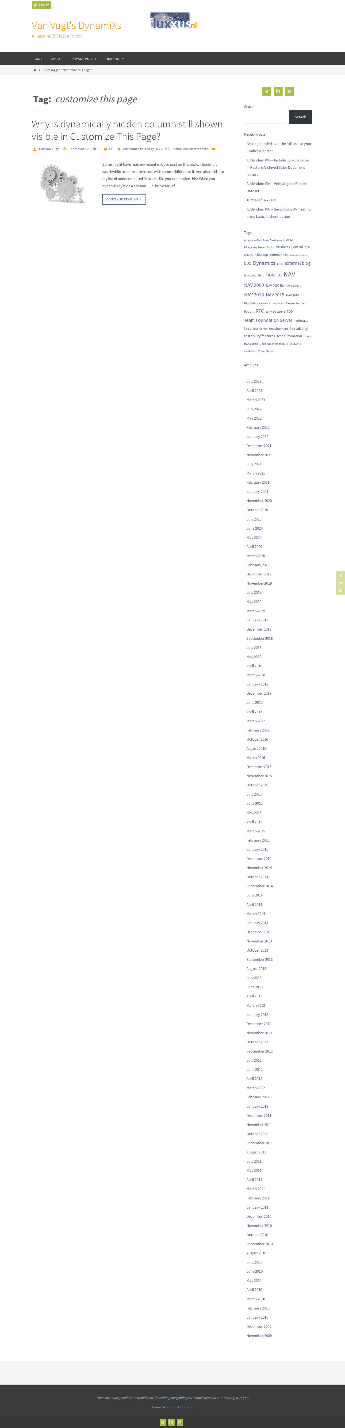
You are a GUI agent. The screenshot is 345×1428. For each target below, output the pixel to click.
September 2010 (259, 1243)
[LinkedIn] (41, 5)
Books (270, 247)
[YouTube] (47, 5)
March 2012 (255, 1087)
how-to (274, 274)
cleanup (261, 254)
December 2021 (258, 445)
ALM (289, 239)
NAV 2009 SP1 (294, 285)
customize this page (138, 148)
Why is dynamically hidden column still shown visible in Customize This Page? (127, 130)
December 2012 (258, 1023)
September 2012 (259, 1051)
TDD (290, 311)
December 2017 (258, 693)
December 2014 (258, 858)
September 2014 (259, 885)
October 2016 (257, 739)
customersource (299, 255)
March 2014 (255, 913)
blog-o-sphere (254, 247)
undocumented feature (190, 148)
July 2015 (253, 794)
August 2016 (256, 748)
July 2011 (253, 1161)
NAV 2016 (292, 295)
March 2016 (255, 757)
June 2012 (254, 1069)
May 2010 (253, 1280)
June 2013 (254, 986)
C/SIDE (248, 255)
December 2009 (258, 1326)
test (247, 328)
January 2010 (257, 1317)
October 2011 (257, 1133)
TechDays (301, 320)
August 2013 (256, 968)
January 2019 (257, 620)
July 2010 (253, 1262)
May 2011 (253, 1170)
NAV (159, 148)
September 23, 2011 (84, 148)
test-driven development (270, 328)
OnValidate (278, 303)
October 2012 (257, 1042)
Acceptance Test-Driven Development (264, 240)
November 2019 (259, 583)
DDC (247, 263)
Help (261, 275)
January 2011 (257, 1207)
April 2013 (254, 996)
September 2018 (259, 638)
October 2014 (257, 876)
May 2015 (253, 812)
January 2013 (257, 1014)
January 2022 (257, 436)
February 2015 (257, 840)
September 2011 (259, 1142)
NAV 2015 (275, 295)
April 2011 (254, 1179)
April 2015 (254, 821)
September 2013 (259, 959)
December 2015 (258, 766)
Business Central (289, 246)
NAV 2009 (254, 285)
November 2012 (259, 1032)
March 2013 (255, 1005)
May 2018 (253, 656)
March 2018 (255, 675)
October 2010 (257, 1234)
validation (250, 351)
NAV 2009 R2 (275, 285)
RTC (167, 148)
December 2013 (258, 931)
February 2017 (257, 730)
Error (280, 263)
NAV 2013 (254, 294)
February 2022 (257, 427)
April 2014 (254, 904)
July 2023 (253, 381)
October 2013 (257, 950)
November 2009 (259, 1335)
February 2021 (257, 482)
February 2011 (257, 1198)
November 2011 (259, 1124)
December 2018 (258, 629)
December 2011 (258, 1115)
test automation (289, 335)
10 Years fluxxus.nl (261, 200)
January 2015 (257, 849)
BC (111, 148)
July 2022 (253, 408)
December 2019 (258, 574)
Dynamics (264, 263)
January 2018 (257, 684)
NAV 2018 (250, 303)
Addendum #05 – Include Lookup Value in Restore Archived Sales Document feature (277, 167)
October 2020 (257, 509)
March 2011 (255, 1188)
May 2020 (253, 537)
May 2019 (253, 601)
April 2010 (254, 1289)
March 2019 (255, 610)
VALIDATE (295, 343)
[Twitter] (35, 5)
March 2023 (255, 399)
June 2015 (254, 803)
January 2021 (257, 491)
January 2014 (257, 922)
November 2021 (259, 454)
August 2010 (256, 1253)
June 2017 (254, 702)
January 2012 (257, 1106)
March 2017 (255, 721)
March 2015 (255, 831)
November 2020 (259, 500)
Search (250, 106)
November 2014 (259, 867)
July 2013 (253, 977)
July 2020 (253, 519)
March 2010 (255, 1299)
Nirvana (172, 1407)
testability (299, 328)
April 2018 (254, 665)
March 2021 (255, 473)
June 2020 (254, 528)
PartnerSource (295, 303)
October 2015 (257, 785)
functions (250, 275)
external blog (297, 263)
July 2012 (253, 1060)
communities (279, 255)
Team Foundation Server (268, 320)
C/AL (308, 247)
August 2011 (256, 1152)
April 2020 (254, 546)
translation (251, 343)
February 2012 (257, 1096)
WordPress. (187, 1407)
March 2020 (255, 555)
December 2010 (258, 1216)
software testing (275, 311)
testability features (259, 335)
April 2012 (254, 1078)
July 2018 (253, 647)
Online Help (263, 303)
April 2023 (254, 390)
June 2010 (254, 1271)
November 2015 (259, 775)
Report (249, 311)
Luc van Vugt (49, 148)
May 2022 (253, 418)
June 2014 (254, 895)
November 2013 (259, 941)
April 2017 (254, 711)
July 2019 (253, 592)
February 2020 (257, 564)
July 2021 (253, 464)
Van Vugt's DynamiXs (76, 25)
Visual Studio (266, 351)
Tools (307, 336)
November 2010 (259, 1225)
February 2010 (257, 1308)
